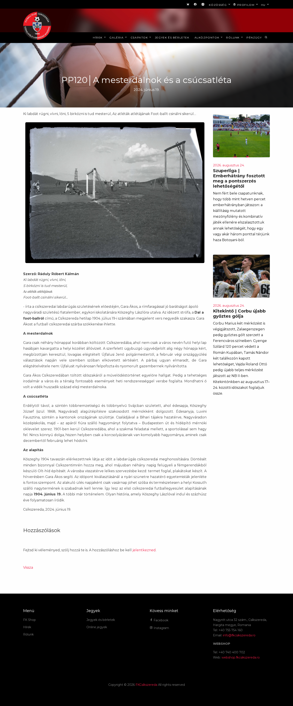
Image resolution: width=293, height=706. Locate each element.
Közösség (218, 4)
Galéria (117, 37)
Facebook (160, 620)
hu (264, 4)
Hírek (98, 37)
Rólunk (233, 37)
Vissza (28, 567)
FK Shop (29, 620)
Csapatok (140, 37)
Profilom (245, 4)
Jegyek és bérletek (172, 37)
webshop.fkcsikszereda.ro (241, 657)
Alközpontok (207, 37)
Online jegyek (96, 627)
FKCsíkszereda (146, 685)
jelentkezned (144, 550)
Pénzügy (254, 37)
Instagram (161, 628)
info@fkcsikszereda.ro (239, 635)
